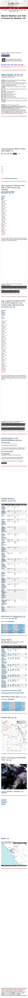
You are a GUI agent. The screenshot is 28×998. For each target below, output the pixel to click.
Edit (15, 74)
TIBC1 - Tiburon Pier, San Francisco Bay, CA (3, 555)
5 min (11, 650)
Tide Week (6, 191)
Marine (5, 10)
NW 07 (13, 658)
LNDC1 (3, 515)
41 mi (8, 572)
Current (8, 185)
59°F (26, 684)
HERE (13, 993)
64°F (26, 649)
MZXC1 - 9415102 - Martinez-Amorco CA (4, 565)
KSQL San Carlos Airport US (3, 654)
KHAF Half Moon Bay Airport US (3, 685)
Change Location (5, 54)
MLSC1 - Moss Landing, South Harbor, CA (3, 609)
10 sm (15, 650)
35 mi (8, 553)
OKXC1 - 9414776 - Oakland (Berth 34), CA (3, 523)
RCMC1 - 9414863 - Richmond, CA (3, 560)
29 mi (8, 539)
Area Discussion (6, 438)
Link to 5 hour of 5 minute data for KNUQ (11, 690)
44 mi (8, 589)
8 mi (8, 506)
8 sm (15, 665)
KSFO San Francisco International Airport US (4, 677)
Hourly (15, 153)
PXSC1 (2, 539)
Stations (3, 504)
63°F (26, 664)
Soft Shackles (10, 8)
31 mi (8, 541)
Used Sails (14, 8)
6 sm (15, 685)
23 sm (8, 685)
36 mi (8, 559)
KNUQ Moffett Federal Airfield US (3, 651)
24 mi (8, 511)
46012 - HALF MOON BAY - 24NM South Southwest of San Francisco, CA (3, 594)
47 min (11, 658)
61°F (26, 675)
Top (2, 10)
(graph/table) (11, 621)
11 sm (8, 658)
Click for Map (3, 199)
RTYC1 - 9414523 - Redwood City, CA (3, 508)
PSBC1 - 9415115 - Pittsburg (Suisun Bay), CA (3, 580)
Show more (4, 463)
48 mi (8, 606)
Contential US (17, 791)
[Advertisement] (14, 36)
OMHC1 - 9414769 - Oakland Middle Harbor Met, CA (4, 530)
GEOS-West (10, 791)
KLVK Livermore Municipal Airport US (3, 681)
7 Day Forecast (6, 149)
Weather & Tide (18, 8)
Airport (21, 10)
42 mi (8, 584)
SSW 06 (13, 670)
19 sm (8, 670)
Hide (18, 74)
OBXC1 (3, 519)
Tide (12, 10)
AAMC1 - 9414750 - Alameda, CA (3, 512)
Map (25, 10)
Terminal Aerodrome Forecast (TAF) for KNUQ (12, 692)
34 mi (8, 547)
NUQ (17, 697)
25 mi (8, 515)
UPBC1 (3, 568)
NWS (15, 10)
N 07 (13, 649)
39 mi (8, 563)
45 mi (8, 600)
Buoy (18, 10)
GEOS (11, 11)
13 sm (8, 665)
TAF (17, 11)
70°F (26, 680)
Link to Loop (4, 763)
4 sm (8, 650)
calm (13, 653)
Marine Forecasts (7, 74)
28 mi (8, 533)
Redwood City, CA (19, 616)
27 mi (8, 519)
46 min (11, 665)
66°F (26, 657)
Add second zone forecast (10, 178)
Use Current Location (6, 55)
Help (21, 74)
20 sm (8, 680)
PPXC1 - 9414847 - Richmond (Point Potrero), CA (4, 549)
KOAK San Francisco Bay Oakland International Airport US (4, 671)
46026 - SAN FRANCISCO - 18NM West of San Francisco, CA (4, 602)
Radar (14, 11)
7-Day (9, 10)
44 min (11, 676)
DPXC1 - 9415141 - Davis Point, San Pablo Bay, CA (4, 586)
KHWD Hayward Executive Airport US (3, 666)
